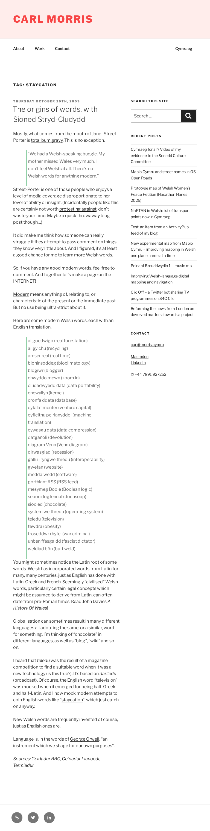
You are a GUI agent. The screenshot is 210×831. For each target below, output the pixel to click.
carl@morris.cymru (147, 344)
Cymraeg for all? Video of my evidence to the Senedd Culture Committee (158, 155)
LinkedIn (138, 362)
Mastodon (139, 356)
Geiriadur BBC (45, 758)
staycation (72, 699)
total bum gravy (47, 140)
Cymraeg (183, 48)
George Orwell (84, 739)
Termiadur (23, 765)
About (18, 48)
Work (40, 48)
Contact (62, 48)
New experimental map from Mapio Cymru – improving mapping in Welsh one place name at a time (163, 249)
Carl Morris (53, 19)
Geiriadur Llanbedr (81, 758)
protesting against (78, 209)
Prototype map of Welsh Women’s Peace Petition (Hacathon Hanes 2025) (160, 194)
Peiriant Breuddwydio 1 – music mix (161, 265)
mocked (30, 686)
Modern (21, 294)
